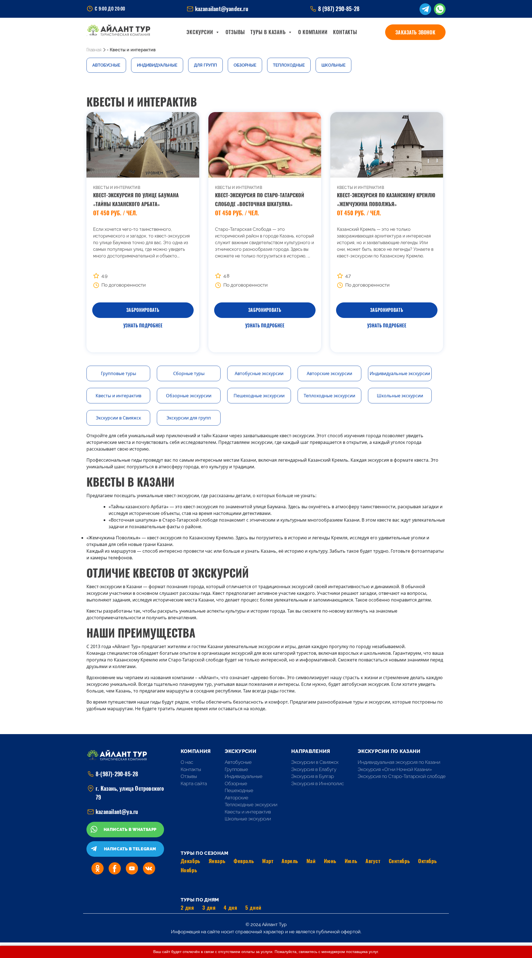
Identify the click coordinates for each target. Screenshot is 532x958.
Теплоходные (289, 65)
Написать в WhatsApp (130, 829)
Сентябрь (399, 861)
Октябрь (427, 861)
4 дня (230, 907)
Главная (93, 49)
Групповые (236, 769)
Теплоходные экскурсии (329, 396)
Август (372, 861)
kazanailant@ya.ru (117, 811)
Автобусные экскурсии (259, 373)
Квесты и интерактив (118, 396)
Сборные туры (188, 373)
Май (311, 861)
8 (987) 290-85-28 (338, 8)
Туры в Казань (268, 32)
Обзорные (245, 65)
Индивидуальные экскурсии (400, 373)
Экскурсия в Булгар (312, 776)
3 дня (209, 907)
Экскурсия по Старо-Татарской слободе (402, 776)
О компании (313, 32)
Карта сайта (194, 783)
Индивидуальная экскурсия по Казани (399, 762)
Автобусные (106, 65)
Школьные (333, 65)
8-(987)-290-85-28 (117, 774)
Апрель (290, 861)
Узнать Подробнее (142, 325)
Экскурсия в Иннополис (317, 783)
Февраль (244, 861)
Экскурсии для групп (189, 418)
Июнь (330, 861)
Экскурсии (199, 32)
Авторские (236, 797)
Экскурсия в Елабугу (313, 769)
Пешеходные (239, 790)
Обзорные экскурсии (188, 396)
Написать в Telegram (130, 848)
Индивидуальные (157, 65)
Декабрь (190, 861)
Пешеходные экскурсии (259, 396)
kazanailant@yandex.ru (221, 8)
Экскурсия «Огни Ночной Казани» (395, 769)
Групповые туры (118, 373)
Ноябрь (189, 870)
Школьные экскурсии (400, 396)
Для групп (205, 65)
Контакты (345, 32)
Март (267, 861)
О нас (187, 762)
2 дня (187, 907)
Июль (351, 861)
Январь (217, 861)
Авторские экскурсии (329, 373)
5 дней (253, 907)
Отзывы (235, 32)
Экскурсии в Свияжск (118, 418)
